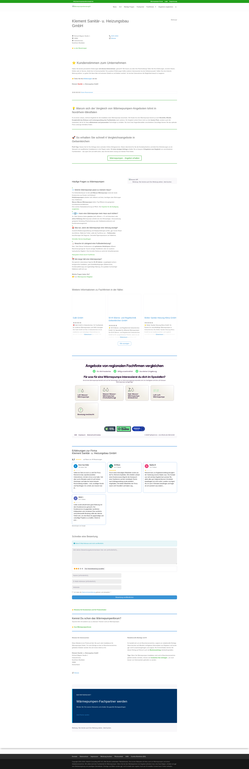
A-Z (120, 7)
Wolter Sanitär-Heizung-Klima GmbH (160, 318)
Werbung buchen (106, 756)
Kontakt (74, 756)
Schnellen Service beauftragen (81, 239)
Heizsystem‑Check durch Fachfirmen (83, 254)
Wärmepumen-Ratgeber (85, 277)
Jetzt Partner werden (82, 715)
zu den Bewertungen (80, 48)
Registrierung (173, 1)
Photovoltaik (118, 756)
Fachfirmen (150, 7)
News (115, 7)
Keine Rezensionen (87, 92)
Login (166, 1)
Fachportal (140, 7)
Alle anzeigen (124, 343)
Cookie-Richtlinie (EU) (138, 756)
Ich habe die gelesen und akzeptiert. (92, 592)
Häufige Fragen (129, 7)
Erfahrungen (88, 78)
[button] (97, 189)
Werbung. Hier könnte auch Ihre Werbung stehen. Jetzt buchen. (152, 182)
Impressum (94, 756)
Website (113, 38)
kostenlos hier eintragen (159, 657)
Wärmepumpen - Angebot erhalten (124, 158)
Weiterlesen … (88, 334)
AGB (126, 756)
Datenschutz (84, 756)
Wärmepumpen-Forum (156, 1)
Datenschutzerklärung (89, 592)
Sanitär (80, 84)
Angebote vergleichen (165, 7)
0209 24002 (114, 36)
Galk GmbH (78, 318)
